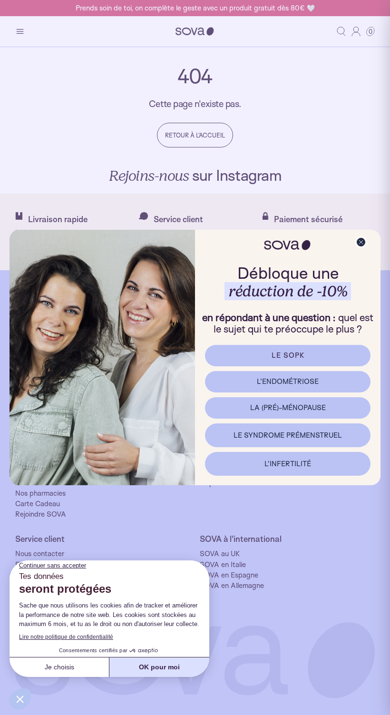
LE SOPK (288, 355)
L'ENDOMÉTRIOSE (288, 381)
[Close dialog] (361, 242)
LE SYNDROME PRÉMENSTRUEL (288, 435)
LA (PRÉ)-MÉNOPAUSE (288, 407)
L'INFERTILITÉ (287, 463)
